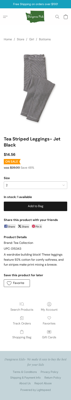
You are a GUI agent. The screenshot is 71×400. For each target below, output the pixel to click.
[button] (35, 16)
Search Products (21, 310)
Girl (31, 39)
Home (8, 39)
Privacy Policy (49, 371)
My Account (49, 310)
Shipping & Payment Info (25, 377)
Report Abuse (43, 383)
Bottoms (45, 39)
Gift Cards (49, 337)
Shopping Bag (21, 337)
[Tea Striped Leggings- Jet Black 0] (35, 87)
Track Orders (22, 323)
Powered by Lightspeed (35, 389)
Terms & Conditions (25, 371)
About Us (25, 383)
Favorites (49, 323)
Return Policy (52, 377)
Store (20, 39)
